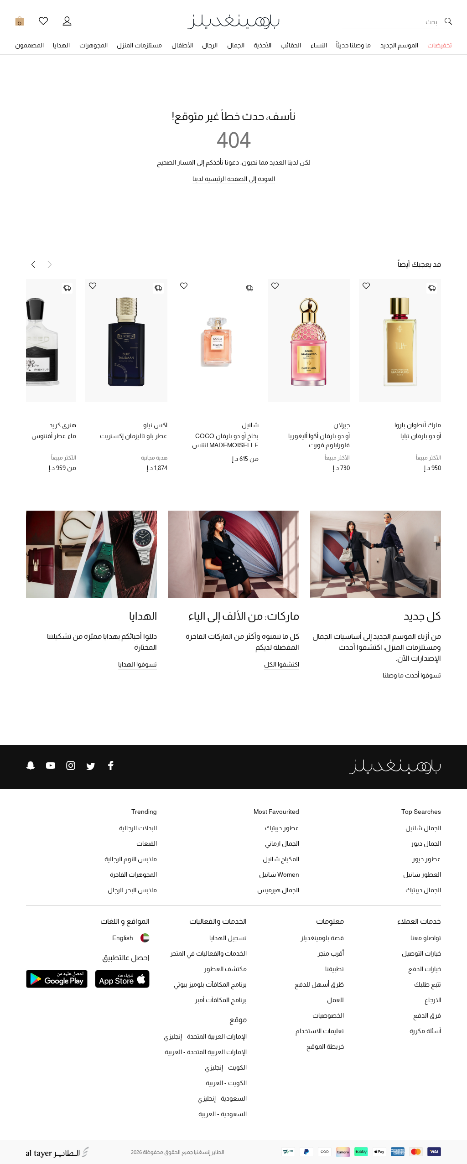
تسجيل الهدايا (228, 938)
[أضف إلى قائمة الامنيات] (366, 286)
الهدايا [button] (61, 45)
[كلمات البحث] (448, 22)
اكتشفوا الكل (281, 664)
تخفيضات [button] (439, 45)
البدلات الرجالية (138, 828)
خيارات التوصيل (421, 953)
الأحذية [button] (262, 45)
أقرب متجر (330, 953)
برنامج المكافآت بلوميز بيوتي (210, 984)
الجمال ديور (426, 843)
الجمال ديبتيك (423, 890)
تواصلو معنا (425, 938)
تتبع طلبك (427, 984)
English (122, 938)
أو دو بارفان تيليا (420, 436)
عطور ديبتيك (282, 828)
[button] (33, 264)
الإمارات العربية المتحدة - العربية (206, 1051)
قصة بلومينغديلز (322, 938)
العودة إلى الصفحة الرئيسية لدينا (233, 178)
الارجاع (433, 1000)
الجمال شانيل (423, 828)
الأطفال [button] (182, 45)
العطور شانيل (422, 874)
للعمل (335, 1000)
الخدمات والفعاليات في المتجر (208, 953)
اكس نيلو (155, 425)
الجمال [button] (235, 45)
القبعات (146, 843)
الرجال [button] (210, 45)
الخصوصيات (328, 1015)
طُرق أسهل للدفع (319, 984)
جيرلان (341, 425)
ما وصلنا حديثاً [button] (353, 45)
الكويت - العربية (226, 1082)
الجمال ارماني (282, 843)
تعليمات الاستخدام (320, 1031)
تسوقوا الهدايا (137, 664)
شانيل (250, 425)
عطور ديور (426, 859)
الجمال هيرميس (278, 890)
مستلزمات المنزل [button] (139, 45)
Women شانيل (279, 874)
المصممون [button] (29, 45)
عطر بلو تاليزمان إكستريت (133, 436)
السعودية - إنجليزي (222, 1098)
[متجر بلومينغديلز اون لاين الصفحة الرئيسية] (233, 21)
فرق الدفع (427, 1015)
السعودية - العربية (222, 1113)
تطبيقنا (334, 969)
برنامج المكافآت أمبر (221, 1000)
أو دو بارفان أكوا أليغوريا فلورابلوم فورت (319, 440)
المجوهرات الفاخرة (133, 874)
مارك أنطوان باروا (417, 425)
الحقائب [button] (290, 45)
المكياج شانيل (281, 859)
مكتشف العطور (225, 969)
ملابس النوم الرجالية (130, 859)
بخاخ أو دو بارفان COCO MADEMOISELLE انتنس (225, 440)
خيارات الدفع (424, 969)
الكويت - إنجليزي (226, 1067)
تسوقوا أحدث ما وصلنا (412, 675)
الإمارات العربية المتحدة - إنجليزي (205, 1036)
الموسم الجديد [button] (399, 45)
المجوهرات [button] (93, 45)
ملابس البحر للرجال (132, 890)
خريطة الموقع (325, 1046)
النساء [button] (319, 45)
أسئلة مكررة (425, 1031)
